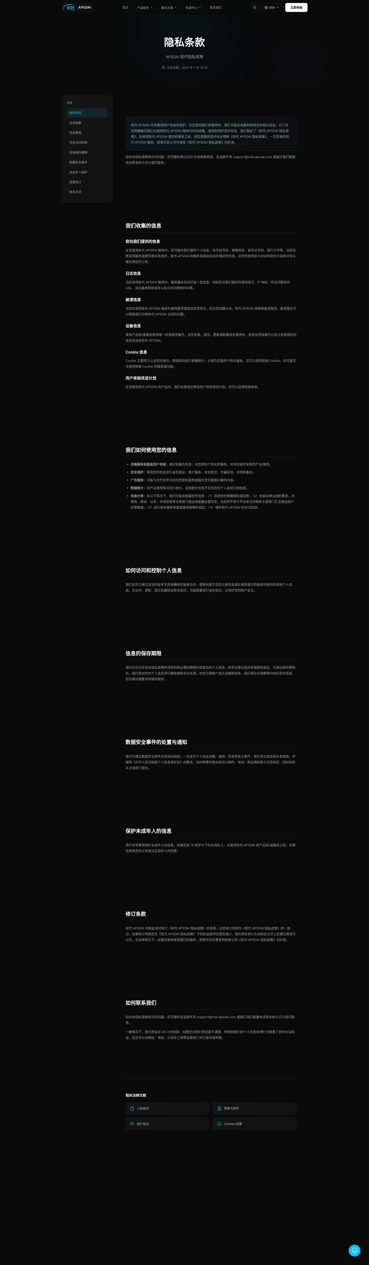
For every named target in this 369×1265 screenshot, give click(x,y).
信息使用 (75, 132)
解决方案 (167, 7)
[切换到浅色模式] (254, 7)
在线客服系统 (203, 157)
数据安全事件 (78, 162)
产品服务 (143, 7)
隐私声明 (75, 112)
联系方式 (75, 192)
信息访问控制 (78, 142)
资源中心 (192, 7)
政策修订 (75, 182)
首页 (125, 7)
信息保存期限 (78, 152)
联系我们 (216, 7)
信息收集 (75, 123)
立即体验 (296, 7)
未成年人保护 (78, 172)
